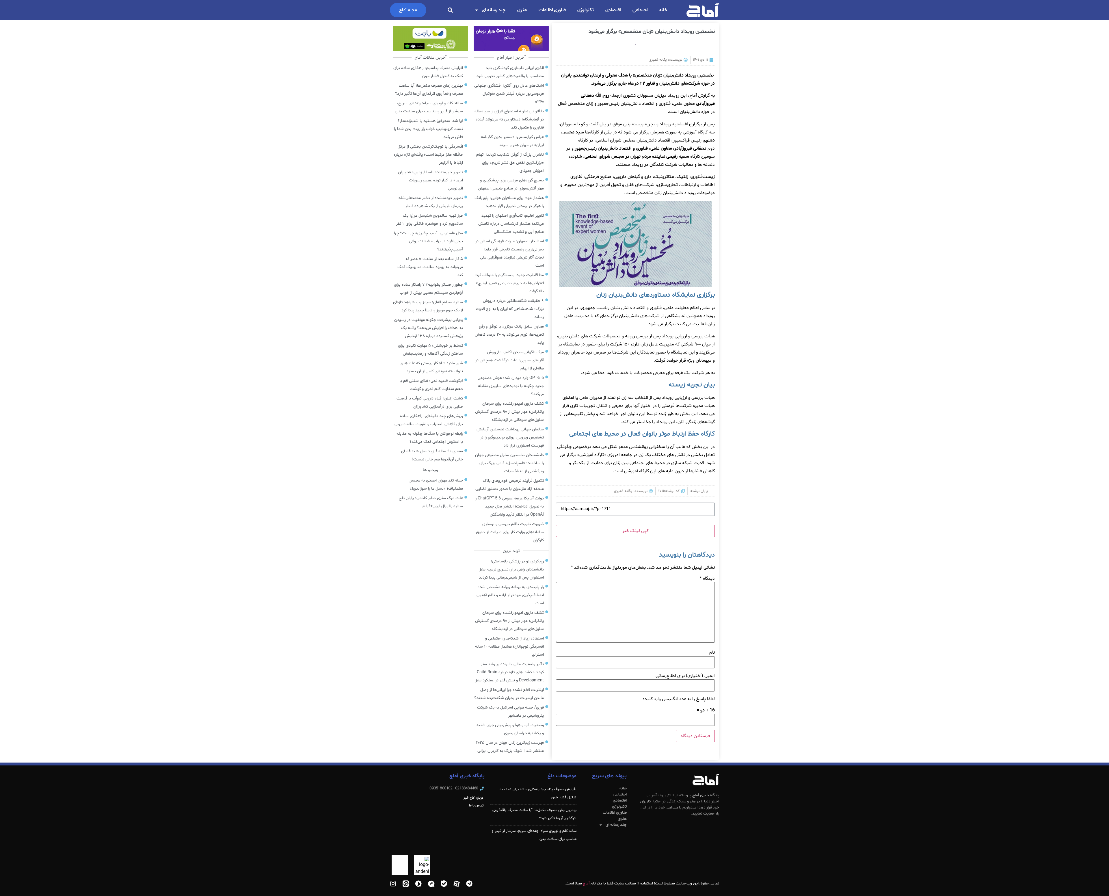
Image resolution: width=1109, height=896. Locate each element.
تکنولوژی (585, 10)
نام (712, 652)
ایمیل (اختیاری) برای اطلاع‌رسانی (685, 676)
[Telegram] (469, 883)
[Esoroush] (418, 883)
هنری (522, 10)
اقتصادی (613, 10)
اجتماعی (640, 10)
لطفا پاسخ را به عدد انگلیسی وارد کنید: (679, 699)
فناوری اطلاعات (552, 10)
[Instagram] (393, 883)
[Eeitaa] (406, 883)
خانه (663, 10)
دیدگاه (707, 578)
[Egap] (431, 883)
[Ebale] (444, 883)
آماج (586, 883)
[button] (450, 10)
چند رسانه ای (494, 10)
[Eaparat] (456, 883)
